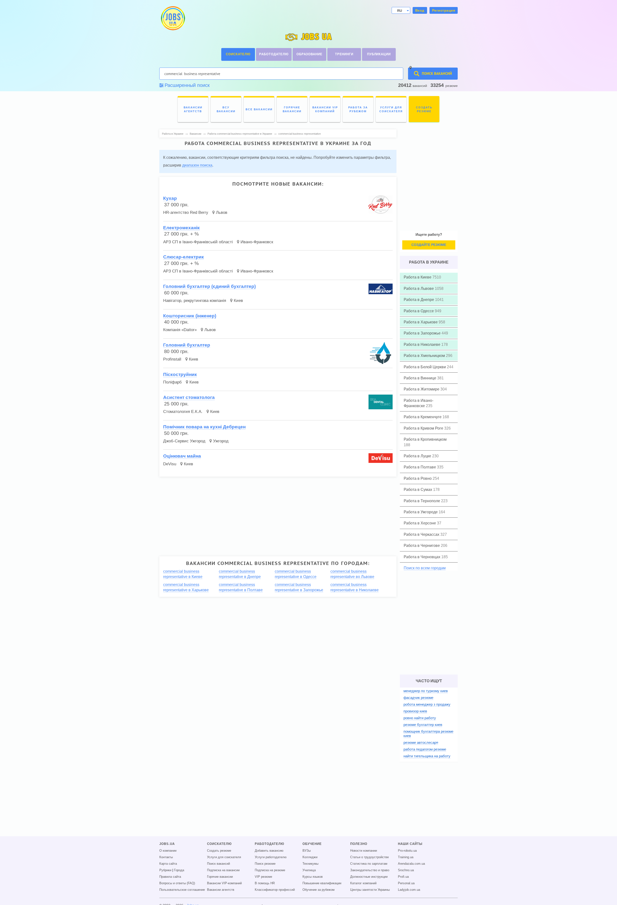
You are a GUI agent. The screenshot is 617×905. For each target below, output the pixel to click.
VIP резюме (263, 876)
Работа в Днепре (419, 300)
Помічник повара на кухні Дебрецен (204, 426)
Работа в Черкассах (422, 534)
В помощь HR (265, 883)
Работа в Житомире (422, 389)
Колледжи (309, 857)
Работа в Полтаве (420, 467)
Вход (419, 10)
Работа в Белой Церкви (425, 367)
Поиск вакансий (218, 863)
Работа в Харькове (421, 322)
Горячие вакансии (220, 876)
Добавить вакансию (269, 850)
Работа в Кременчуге (423, 417)
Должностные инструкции (369, 876)
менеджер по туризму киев (425, 691)
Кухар (170, 198)
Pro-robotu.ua (407, 850)
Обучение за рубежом (318, 889)
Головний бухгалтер (186, 345)
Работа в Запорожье (423, 333)
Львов (221, 212)
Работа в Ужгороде (421, 512)
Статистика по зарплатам (368, 863)
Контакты (166, 857)
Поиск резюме (265, 863)
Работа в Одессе (419, 311)
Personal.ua (406, 883)
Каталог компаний (363, 883)
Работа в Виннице (420, 378)
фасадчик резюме (418, 698)
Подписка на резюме (270, 870)
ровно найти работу (419, 718)
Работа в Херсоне (420, 523)
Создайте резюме (428, 245)
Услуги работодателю (271, 857)
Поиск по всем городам (425, 568)
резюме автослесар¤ (420, 742)
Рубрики (165, 870)
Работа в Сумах (418, 489)
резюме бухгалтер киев (422, 725)
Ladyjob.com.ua (409, 889)
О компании (167, 850)
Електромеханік (181, 227)
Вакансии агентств (220, 889)
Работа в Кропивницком (425, 439)
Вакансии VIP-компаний (224, 883)
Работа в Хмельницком (425, 356)
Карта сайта (168, 863)
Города (179, 870)
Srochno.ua (406, 870)
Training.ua (405, 857)
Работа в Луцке (418, 456)
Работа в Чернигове (422, 545)
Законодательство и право (369, 870)
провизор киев (415, 711)
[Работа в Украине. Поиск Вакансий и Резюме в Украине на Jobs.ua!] (172, 18)
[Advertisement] (274, 514)
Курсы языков (312, 876)
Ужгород (220, 441)
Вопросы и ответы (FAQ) (177, 883)
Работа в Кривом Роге (424, 428)
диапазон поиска (197, 165)
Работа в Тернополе (422, 501)
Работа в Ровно (418, 478)
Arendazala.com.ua (411, 863)
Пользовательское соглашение (182, 889)
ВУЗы (306, 850)
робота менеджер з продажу (426, 704)
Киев (238, 300)
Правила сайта (170, 876)
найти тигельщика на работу (426, 756)
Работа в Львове (419, 288)
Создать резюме (219, 850)
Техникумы (310, 863)
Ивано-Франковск (257, 242)
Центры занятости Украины (370, 889)
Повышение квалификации (321, 883)
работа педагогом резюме (424, 749)
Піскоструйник (180, 374)
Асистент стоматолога (189, 397)
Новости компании (363, 850)
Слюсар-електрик (183, 256)
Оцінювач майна (182, 456)
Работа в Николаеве (422, 344)
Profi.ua (403, 876)
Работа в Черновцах (422, 557)
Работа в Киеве (418, 277)
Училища (309, 870)
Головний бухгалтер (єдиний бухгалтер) (209, 286)
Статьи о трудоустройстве (369, 857)
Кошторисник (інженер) (189, 315)
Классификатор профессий (275, 889)
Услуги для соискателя (224, 857)
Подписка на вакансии (223, 870)
